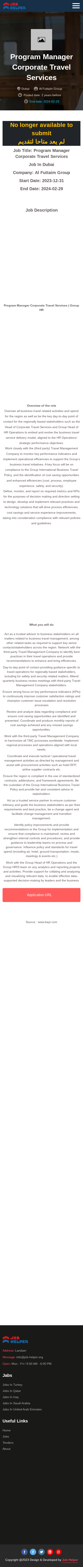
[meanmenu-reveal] (77, 5)
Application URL (39, 895)
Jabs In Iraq (11, 1397)
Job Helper (70, 1559)
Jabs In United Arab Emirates (22, 1409)
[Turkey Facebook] (24, 1552)
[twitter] (41, 1552)
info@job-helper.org (29, 1357)
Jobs (6, 1436)
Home (7, 1430)
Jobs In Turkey (12, 1384)
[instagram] (58, 1552)
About (6, 1448)
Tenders (8, 1442)
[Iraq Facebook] (33, 1552)
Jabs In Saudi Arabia (16, 1403)
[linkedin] (50, 1552)
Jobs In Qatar (12, 1391)
